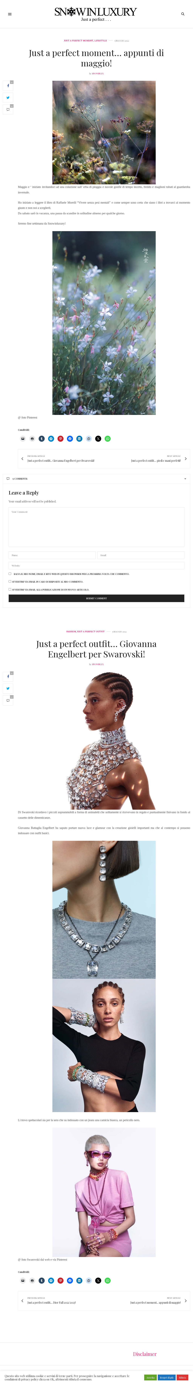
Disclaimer (145, 1354)
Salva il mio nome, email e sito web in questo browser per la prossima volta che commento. (71, 574)
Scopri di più (166, 1377)
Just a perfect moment (78, 41)
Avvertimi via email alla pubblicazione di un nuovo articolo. (50, 590)
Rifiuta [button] (182, 1377)
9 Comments (19, 478)
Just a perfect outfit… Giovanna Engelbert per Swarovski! (96, 649)
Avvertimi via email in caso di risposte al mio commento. (47, 582)
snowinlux (98, 73)
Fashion (71, 632)
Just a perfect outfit (91, 632)
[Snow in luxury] (96, 14)
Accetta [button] (150, 1377)
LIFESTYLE (100, 41)
